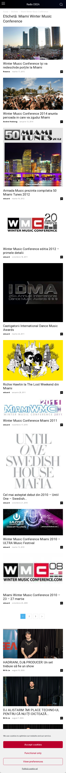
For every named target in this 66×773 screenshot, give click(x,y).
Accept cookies (33, 744)
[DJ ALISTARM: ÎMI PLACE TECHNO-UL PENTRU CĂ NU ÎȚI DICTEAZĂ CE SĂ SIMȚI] (33, 691)
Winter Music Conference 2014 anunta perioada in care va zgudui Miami (30, 115)
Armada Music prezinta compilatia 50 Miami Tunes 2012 (30, 192)
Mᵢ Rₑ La (6, 670)
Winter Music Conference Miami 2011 (30, 420)
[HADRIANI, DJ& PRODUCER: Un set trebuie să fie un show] (33, 644)
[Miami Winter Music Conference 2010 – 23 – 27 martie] (33, 572)
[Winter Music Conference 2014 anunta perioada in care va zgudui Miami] (33, 94)
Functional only (33, 753)
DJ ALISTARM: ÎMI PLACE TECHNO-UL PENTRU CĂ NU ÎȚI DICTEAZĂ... (31, 712)
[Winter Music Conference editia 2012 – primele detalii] (33, 225)
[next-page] (42, 616)
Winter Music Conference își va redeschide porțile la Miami (25, 65)
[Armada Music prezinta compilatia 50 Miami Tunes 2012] (33, 157)
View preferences (33, 761)
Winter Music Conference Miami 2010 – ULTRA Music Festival (31, 541)
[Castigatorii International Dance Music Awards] (33, 292)
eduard (6, 198)
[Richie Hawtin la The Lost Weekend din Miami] (33, 360)
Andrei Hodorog (10, 121)
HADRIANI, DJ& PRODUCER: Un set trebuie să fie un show (28, 664)
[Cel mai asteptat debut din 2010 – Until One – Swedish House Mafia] (33, 461)
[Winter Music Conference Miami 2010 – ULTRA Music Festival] (33, 522)
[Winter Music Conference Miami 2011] (33, 408)
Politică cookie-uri (30, 768)
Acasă (5, 11)
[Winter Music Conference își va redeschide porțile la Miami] (33, 43)
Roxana (6, 71)
